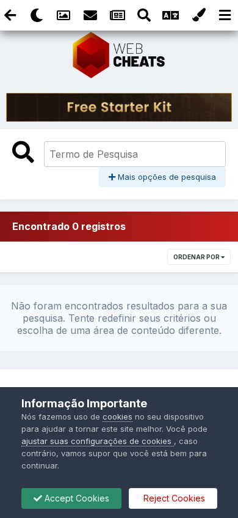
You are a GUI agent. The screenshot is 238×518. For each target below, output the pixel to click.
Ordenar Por (197, 257)
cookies (117, 416)
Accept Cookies (75, 498)
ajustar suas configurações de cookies (97, 441)
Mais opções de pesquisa (165, 177)
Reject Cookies (173, 498)
